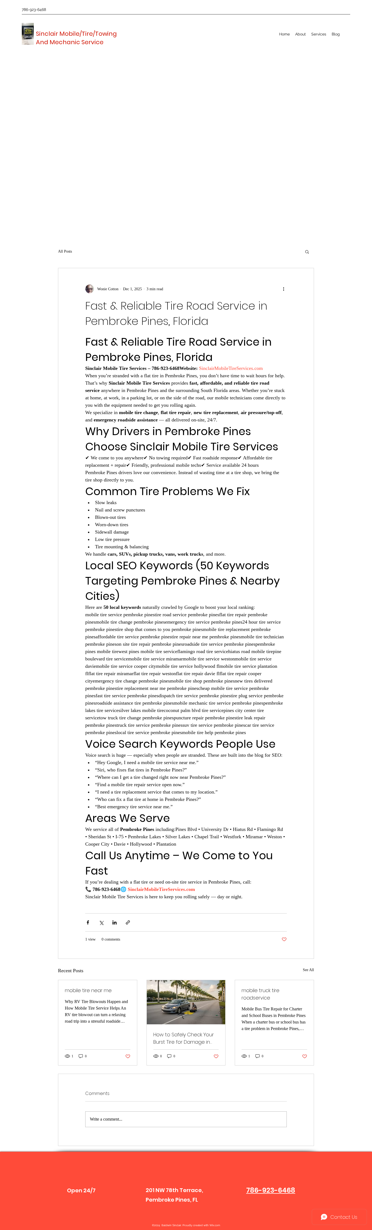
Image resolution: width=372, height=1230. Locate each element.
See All (308, 970)
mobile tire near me (88, 990)
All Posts (65, 251)
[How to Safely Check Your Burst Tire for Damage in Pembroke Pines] (186, 1002)
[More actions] (283, 289)
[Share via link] (127, 922)
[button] (319, 34)
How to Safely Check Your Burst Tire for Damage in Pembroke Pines (183, 1038)
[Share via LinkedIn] (114, 922)
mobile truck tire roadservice (260, 994)
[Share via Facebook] (87, 922)
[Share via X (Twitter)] (101, 922)
